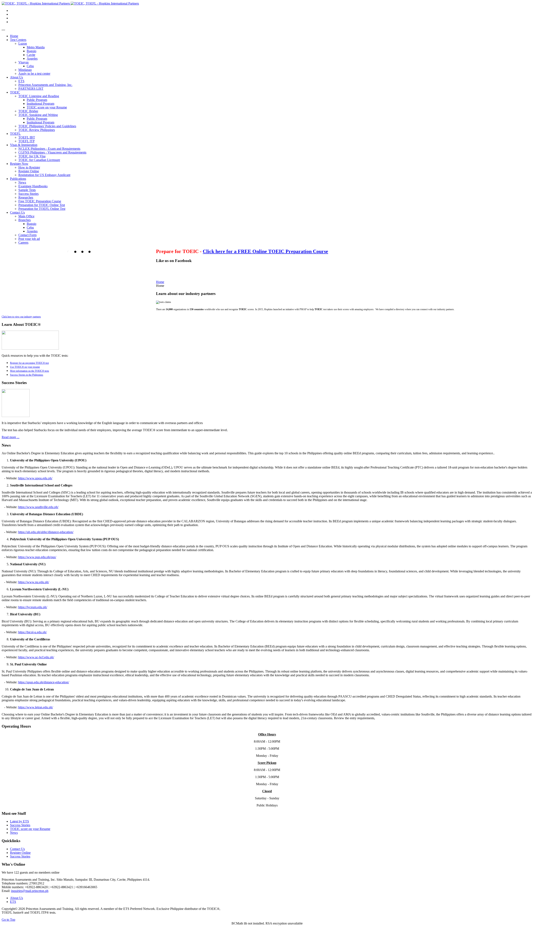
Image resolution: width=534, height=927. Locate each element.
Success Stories (20, 825)
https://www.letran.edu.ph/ (35, 707)
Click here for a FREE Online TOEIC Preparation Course (265, 251)
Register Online (20, 852)
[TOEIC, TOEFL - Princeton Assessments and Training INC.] (70, 3)
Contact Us (17, 849)
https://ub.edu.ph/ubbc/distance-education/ (45, 532)
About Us (16, 898)
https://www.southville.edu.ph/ (38, 507)
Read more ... (10, 437)
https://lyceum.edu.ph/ (32, 607)
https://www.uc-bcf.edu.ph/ (36, 657)
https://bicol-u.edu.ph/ (32, 632)
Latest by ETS (19, 821)
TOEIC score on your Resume (30, 829)
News (14, 832)
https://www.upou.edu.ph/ (35, 478)
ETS (13, 901)
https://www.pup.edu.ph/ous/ (37, 557)
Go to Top (8, 919)
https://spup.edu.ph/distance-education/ (43, 682)
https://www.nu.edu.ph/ (33, 582)
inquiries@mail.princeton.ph (29, 891)
